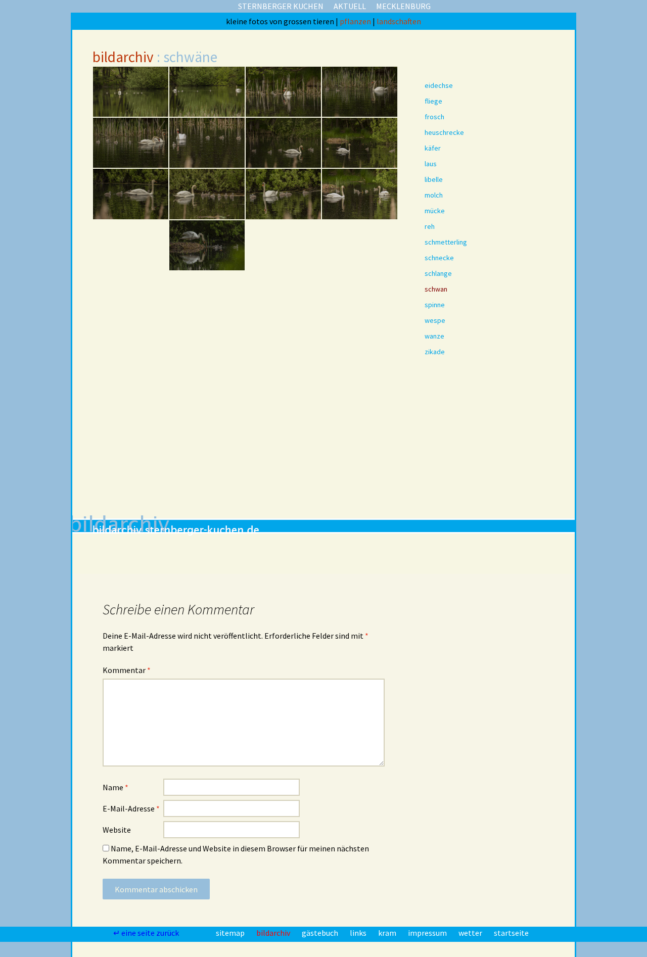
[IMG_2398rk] (359, 143)
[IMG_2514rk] (130, 296)
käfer (433, 148)
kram (388, 933)
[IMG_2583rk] (207, 399)
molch (434, 195)
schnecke (439, 257)
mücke (435, 210)
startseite (511, 933)
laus (431, 163)
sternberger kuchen (281, 6)
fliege (433, 101)
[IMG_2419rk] (359, 194)
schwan (436, 289)
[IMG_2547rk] (359, 296)
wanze (434, 336)
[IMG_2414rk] (283, 194)
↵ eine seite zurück (146, 933)
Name (115, 787)
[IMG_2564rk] (283, 347)
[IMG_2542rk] (283, 296)
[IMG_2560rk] (130, 347)
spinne (435, 304)
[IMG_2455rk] (130, 245)
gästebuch (321, 933)
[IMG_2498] (359, 245)
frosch (434, 116)
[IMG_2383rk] (283, 92)
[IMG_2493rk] (207, 245)
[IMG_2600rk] (130, 450)
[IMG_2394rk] (207, 143)
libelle (434, 179)
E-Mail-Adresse (131, 808)
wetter (471, 933)
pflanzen (356, 21)
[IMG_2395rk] (283, 143)
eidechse (439, 85)
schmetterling (446, 242)
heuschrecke (444, 132)
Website (117, 830)
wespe (435, 320)
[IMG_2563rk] (207, 347)
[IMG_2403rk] (130, 194)
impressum (428, 933)
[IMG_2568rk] (359, 347)
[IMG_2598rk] (359, 399)
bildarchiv (123, 56)
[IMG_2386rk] (359, 92)
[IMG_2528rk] (207, 296)
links (359, 933)
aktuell (350, 6)
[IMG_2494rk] (283, 245)
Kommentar (127, 670)
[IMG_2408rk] (207, 194)
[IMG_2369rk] (130, 92)
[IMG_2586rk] (283, 399)
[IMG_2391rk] (130, 143)
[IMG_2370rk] (207, 92)
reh (430, 226)
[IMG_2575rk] (130, 399)
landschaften (399, 21)
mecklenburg (403, 6)
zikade (435, 351)
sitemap (231, 933)
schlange (438, 273)
